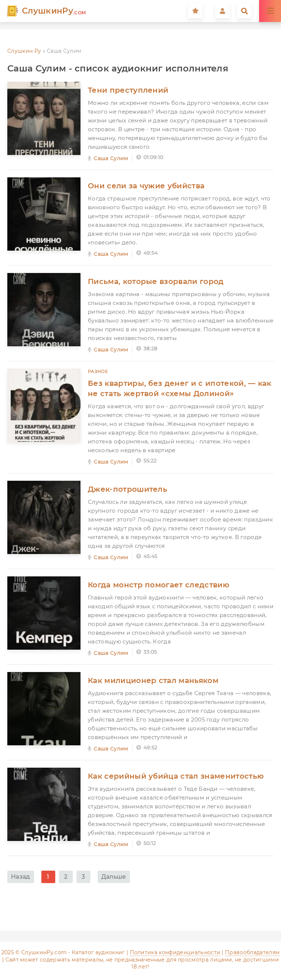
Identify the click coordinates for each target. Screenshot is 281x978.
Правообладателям (252, 952)
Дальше (113, 876)
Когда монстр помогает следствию (158, 584)
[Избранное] (195, 11)
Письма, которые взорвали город (156, 281)
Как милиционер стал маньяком (153, 680)
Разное (98, 371)
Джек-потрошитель (127, 489)
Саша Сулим (111, 158)
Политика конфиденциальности (175, 952)
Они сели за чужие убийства (146, 185)
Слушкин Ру (24, 51)
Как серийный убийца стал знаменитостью (176, 776)
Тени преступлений (128, 90)
